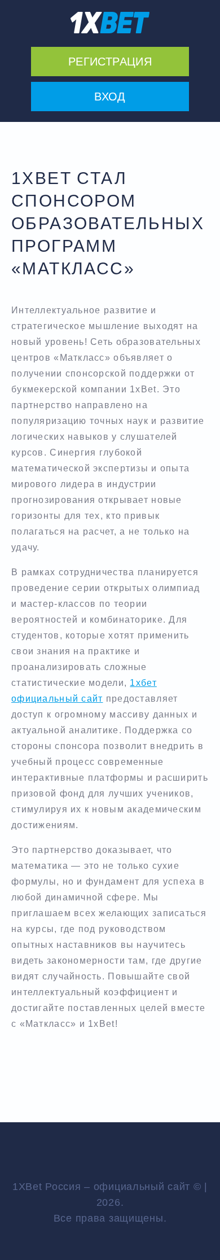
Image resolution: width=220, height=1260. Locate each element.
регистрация (110, 61)
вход (110, 96)
